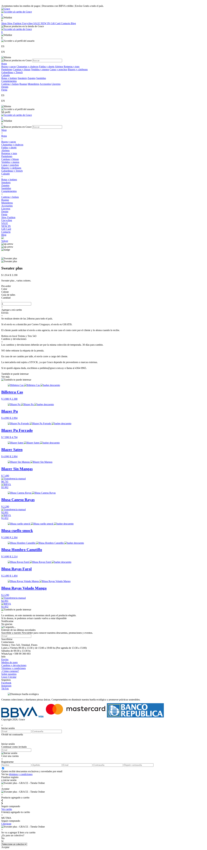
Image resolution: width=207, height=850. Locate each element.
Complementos (9, 191)
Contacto (66, 23)
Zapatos (31, 78)
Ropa (4, 135)
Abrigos (59, 66)
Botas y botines (9, 78)
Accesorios (45, 84)
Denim (4, 211)
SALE (37, 23)
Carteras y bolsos (10, 84)
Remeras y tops (71, 66)
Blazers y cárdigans (78, 69)
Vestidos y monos (40, 69)
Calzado (5, 173)
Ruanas (23, 84)
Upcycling (27, 23)
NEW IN (46, 23)
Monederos (33, 84)
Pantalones (6, 69)
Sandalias (41, 78)
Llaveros (56, 84)
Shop (4, 23)
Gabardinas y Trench (12, 72)
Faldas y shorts (46, 66)
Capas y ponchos (58, 69)
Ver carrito (6, 809)
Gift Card (56, 23)
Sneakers (22, 78)
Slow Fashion (14, 23)
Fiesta (4, 214)
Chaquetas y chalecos (27, 66)
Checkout (6, 823)
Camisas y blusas (21, 69)
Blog (73, 23)
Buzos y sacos (8, 66)
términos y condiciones (21, 774)
